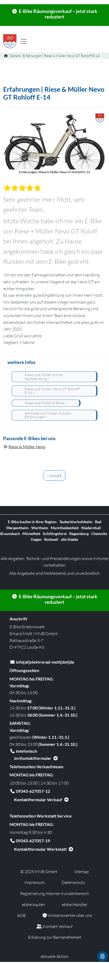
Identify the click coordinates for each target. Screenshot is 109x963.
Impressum (34, 882)
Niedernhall (91, 528)
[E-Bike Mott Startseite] (6, 56)
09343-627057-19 (33, 840)
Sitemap (81, 871)
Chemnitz (99, 533)
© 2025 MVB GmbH (38, 871)
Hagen (36, 539)
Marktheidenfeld (65, 528)
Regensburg (79, 533)
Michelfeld (31, 533)
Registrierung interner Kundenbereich (54, 893)
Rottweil (51, 539)
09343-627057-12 (33, 791)
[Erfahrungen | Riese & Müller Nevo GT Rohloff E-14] (54, 140)
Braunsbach (10, 533)
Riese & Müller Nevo (27, 446)
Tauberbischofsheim (75, 521)
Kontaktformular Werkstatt (40, 849)
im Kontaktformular (32, 758)
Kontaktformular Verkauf (38, 799)
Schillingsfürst (55, 533)
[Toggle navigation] (23, 41)
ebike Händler (74, 904)
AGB (21, 915)
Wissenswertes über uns (69, 915)
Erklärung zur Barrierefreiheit (54, 937)
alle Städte (69, 539)
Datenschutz (73, 882)
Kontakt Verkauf (57, 926)
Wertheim (39, 528)
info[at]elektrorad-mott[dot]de (45, 661)
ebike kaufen (33, 904)
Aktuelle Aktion (54, 956)
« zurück (54, 475)
